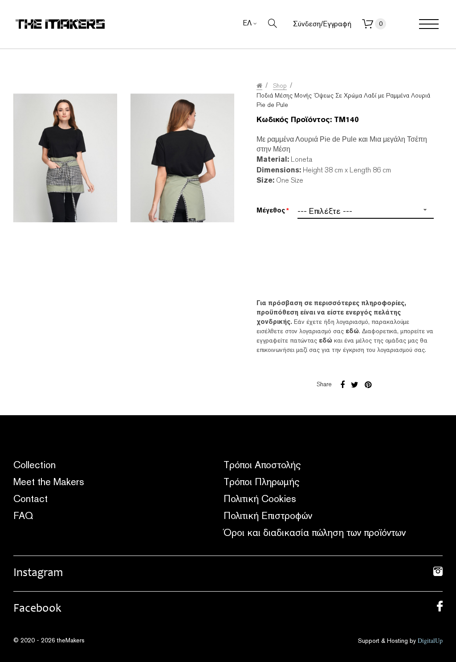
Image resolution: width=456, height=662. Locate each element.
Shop (280, 86)
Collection (34, 464)
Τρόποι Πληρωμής (261, 481)
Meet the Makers (48, 481)
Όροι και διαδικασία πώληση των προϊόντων (315, 532)
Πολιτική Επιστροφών (268, 515)
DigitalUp (430, 640)
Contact (30, 498)
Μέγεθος (270, 210)
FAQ (23, 515)
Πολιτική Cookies (260, 498)
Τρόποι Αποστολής (262, 464)
